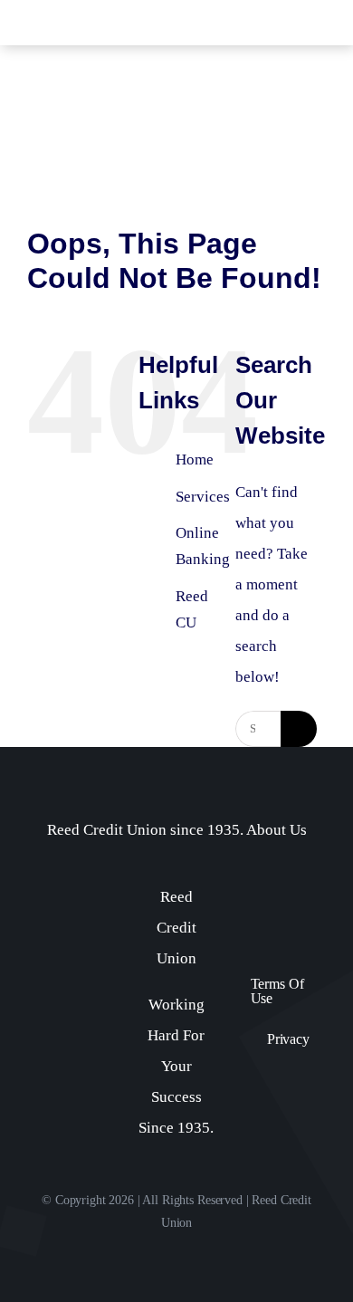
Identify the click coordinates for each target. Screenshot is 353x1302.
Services (203, 496)
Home (195, 459)
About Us (276, 829)
